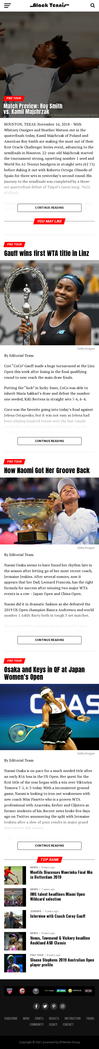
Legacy (53, 1024)
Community (37, 1024)
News (26, 1018)
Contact (68, 1024)
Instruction (73, 1018)
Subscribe (10, 1018)
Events (39, 1018)
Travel (90, 1018)
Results (54, 1018)
